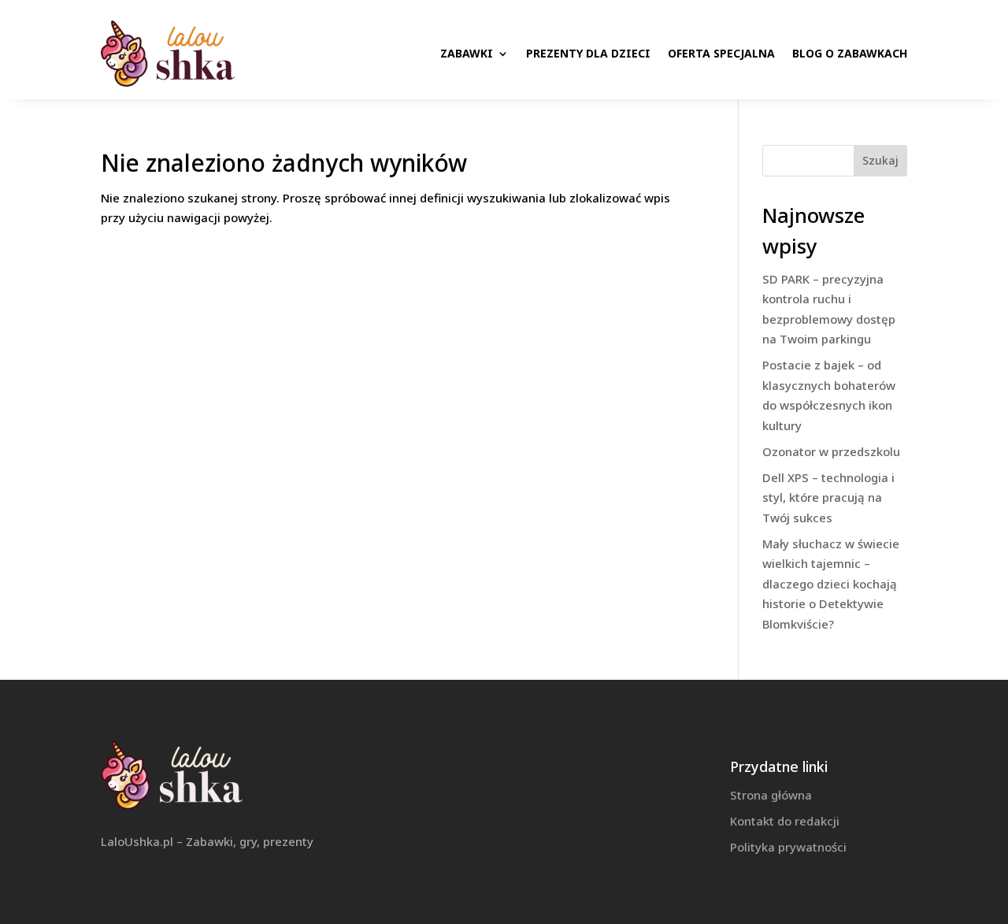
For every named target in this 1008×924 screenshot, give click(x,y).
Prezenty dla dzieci (588, 53)
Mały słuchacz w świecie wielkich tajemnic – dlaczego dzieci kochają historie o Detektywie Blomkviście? (830, 584)
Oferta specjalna (721, 53)
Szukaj (880, 160)
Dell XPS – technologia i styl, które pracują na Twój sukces (828, 497)
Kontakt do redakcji (784, 821)
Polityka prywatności (788, 847)
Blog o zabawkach (849, 53)
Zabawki (466, 53)
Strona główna (771, 795)
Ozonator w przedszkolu (831, 451)
